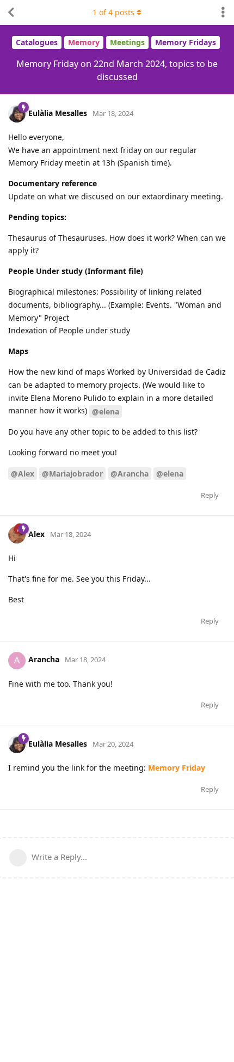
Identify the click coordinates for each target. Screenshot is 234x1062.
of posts (113, 12)
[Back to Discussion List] (11, 12)
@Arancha (129, 473)
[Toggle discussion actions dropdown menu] (223, 12)
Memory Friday (176, 767)
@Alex (22, 473)
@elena (105, 411)
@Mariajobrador (72, 473)
